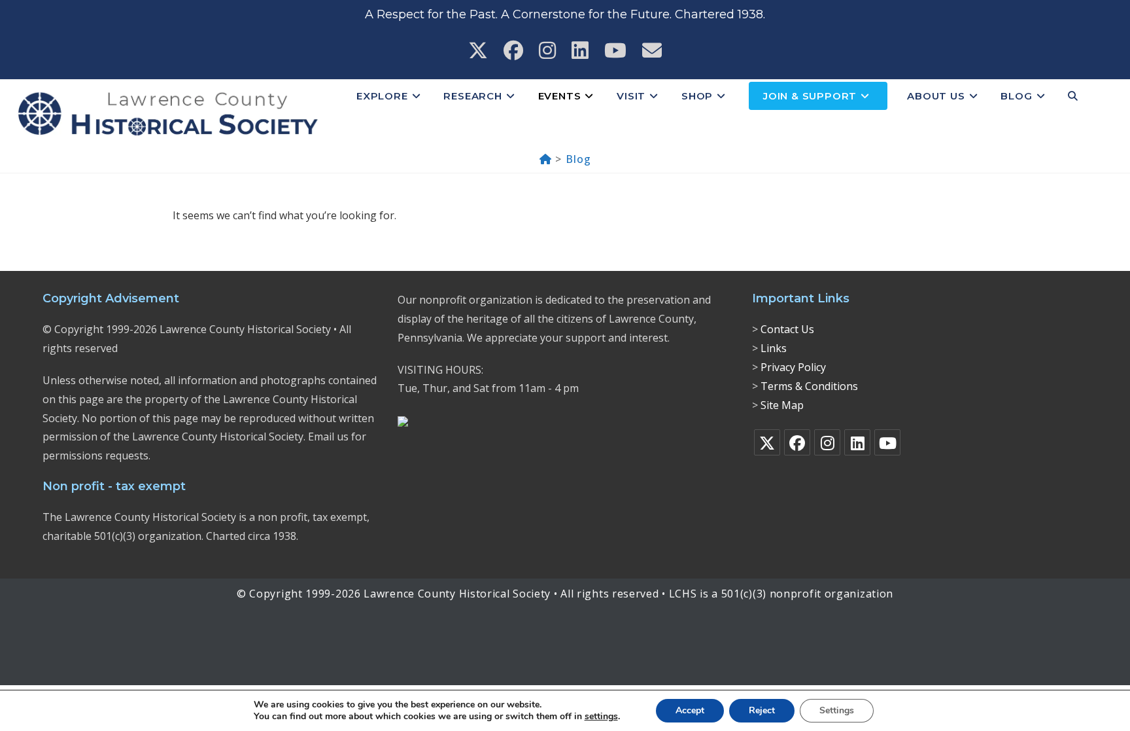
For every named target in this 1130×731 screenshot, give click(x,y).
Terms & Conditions (809, 386)
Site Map (782, 405)
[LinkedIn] (857, 442)
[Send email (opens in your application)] (652, 50)
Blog (578, 159)
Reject (762, 710)
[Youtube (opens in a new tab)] (615, 50)
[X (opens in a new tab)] (478, 50)
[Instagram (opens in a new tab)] (547, 50)
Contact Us (787, 329)
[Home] (545, 159)
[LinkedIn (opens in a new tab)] (580, 50)
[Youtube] (887, 442)
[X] (767, 442)
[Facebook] (797, 442)
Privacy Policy (793, 367)
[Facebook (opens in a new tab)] (513, 50)
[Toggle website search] (1072, 96)
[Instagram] (827, 442)
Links (774, 348)
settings (601, 716)
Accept (690, 710)
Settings (836, 710)
